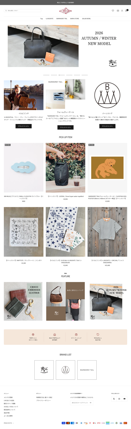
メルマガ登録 (8, 397)
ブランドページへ (23, 126)
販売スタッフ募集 (9, 403)
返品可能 (7, 413)
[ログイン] (122, 10)
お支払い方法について (11, 407)
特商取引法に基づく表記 (44, 397)
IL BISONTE (49, 18)
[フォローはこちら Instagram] (119, 398)
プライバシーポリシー (43, 400)
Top (41, 18)
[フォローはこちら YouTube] (124, 398)
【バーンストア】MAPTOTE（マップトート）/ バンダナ (23, 260)
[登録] (90, 402)
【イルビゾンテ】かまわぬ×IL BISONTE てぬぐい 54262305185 (65, 261)
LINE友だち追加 (9, 400)
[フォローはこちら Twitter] (114, 398)
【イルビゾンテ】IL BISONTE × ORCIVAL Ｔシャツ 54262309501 (107, 261)
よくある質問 (8, 416)
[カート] (126, 11)
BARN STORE (74, 18)
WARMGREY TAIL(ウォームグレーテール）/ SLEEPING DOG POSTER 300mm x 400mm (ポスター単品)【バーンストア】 (107, 197)
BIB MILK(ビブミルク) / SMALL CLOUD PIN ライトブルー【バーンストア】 (23, 197)
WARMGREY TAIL (61, 18)
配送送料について (9, 410)
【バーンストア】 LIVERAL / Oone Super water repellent (65, 196)
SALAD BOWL (86, 18)
